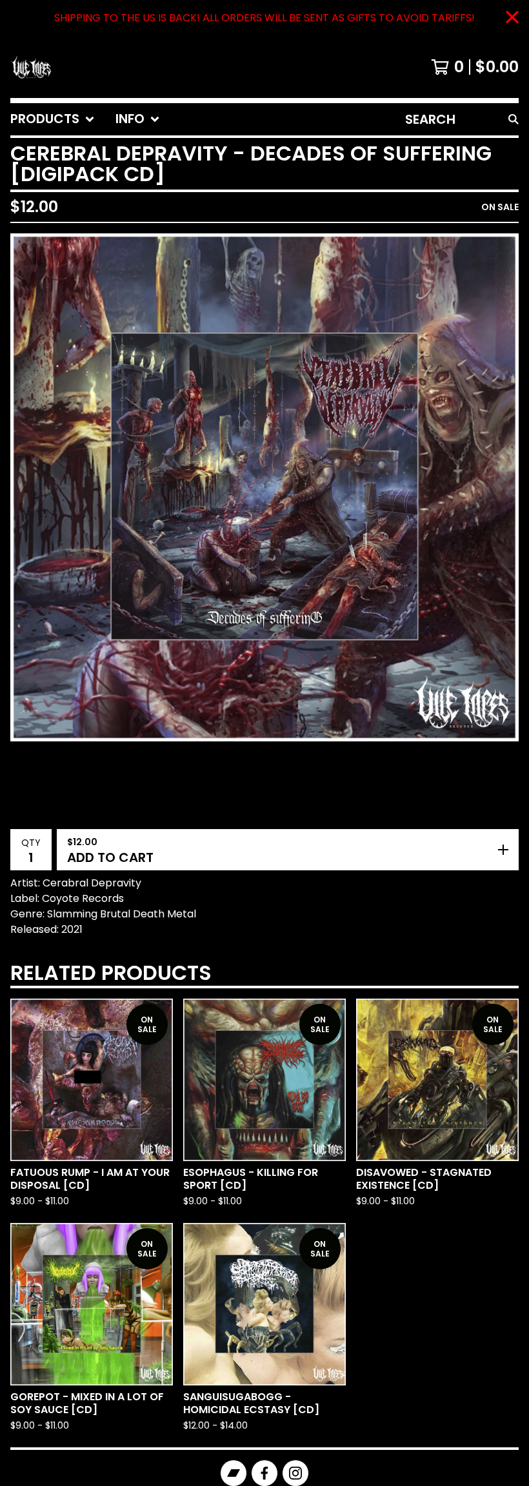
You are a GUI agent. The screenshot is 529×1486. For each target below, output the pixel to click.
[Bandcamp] (233, 1473)
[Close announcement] (512, 18)
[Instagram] (295, 1473)
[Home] (31, 67)
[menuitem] (52, 119)
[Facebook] (264, 1473)
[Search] (513, 119)
